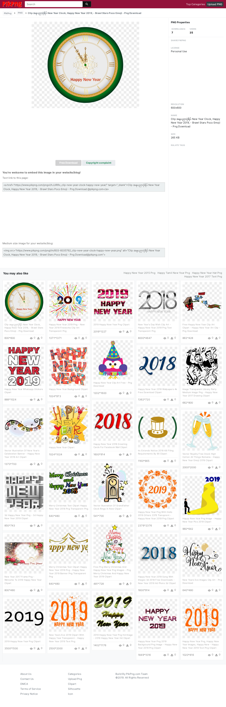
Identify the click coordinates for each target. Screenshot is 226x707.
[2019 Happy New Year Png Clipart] (113, 301)
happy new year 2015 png (139, 272)
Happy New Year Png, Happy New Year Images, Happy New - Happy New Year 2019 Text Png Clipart (200, 644)
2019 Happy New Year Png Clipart (111, 324)
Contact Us (27, 678)
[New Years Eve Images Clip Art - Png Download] (202, 556)
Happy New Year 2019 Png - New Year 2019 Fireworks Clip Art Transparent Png (67, 327)
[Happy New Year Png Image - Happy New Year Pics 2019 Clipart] (202, 495)
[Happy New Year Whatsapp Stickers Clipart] (24, 366)
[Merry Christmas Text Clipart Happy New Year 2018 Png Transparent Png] (68, 482)
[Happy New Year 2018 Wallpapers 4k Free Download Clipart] (157, 366)
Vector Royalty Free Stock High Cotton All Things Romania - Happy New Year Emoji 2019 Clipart (201, 457)
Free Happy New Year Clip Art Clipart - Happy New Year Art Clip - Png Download (201, 327)
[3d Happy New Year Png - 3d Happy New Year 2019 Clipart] (24, 492)
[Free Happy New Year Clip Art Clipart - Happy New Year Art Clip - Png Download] (202, 301)
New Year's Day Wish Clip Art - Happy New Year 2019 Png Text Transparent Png (155, 327)
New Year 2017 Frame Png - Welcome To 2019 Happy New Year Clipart (23, 579)
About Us (25, 673)
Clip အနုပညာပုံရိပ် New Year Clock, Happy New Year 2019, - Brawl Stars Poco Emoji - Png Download (23, 327)
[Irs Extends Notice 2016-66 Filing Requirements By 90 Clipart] (157, 427)
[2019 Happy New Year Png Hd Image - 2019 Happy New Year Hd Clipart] (113, 611)
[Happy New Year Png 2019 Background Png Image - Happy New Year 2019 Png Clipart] (157, 618)
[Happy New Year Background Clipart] (68, 366)
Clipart (72, 683)
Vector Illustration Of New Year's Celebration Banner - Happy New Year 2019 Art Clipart (22, 453)
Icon (70, 693)
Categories (74, 673)
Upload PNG (214, 4)
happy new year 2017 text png (203, 276)
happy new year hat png (207, 272)
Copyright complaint (98, 162)
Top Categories (195, 4)
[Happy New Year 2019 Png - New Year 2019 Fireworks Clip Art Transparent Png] (68, 301)
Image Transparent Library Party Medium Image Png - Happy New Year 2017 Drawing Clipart (200, 392)
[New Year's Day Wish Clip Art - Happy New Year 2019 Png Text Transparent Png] (157, 301)
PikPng (7, 13)
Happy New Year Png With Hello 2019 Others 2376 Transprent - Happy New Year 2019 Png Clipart (156, 515)
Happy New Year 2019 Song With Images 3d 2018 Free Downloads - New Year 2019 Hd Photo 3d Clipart (157, 579)
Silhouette (74, 688)
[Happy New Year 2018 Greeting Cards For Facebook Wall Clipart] (113, 421)
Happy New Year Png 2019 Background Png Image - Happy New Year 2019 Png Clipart (157, 644)
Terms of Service (30, 688)
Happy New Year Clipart (61, 447)
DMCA (24, 683)
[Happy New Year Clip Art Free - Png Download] (113, 359)
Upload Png (75, 678)
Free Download (68, 162)
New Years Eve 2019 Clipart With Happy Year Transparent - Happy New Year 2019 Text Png (66, 638)
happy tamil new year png (174, 272)
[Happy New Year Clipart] (68, 424)
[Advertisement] (85, 135)
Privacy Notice (29, 693)
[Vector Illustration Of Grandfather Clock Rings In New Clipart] (113, 482)
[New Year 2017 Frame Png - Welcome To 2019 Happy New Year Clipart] (24, 553)
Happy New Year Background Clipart (68, 389)
